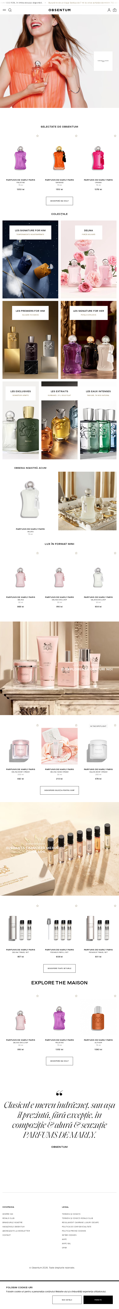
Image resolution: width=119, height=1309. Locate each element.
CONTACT (6, 1235)
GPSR (64, 1248)
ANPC (64, 1239)
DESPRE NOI (7, 1214)
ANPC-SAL (66, 1243)
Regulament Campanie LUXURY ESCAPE (80, 1222)
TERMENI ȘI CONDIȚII (71, 1214)
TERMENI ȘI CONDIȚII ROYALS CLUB (77, 1218)
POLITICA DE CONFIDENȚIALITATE (76, 1227)
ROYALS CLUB (8, 1218)
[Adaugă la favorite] (37, 135)
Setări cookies (69, 1235)
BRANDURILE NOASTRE (12, 1222)
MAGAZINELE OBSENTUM (13, 1227)
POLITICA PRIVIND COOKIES (74, 1231)
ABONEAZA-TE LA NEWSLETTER (16, 1231)
